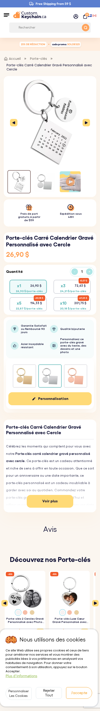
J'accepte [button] (79, 693)
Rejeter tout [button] (49, 693)
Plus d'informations (21, 675)
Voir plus (50, 501)
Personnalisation (53, 399)
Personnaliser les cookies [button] (18, 694)
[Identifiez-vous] (76, 16)
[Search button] (85, 27)
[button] (6, 15)
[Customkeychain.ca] (29, 14)
